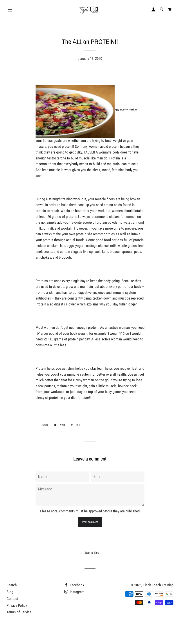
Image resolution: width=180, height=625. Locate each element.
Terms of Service (19, 612)
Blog (10, 592)
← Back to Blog (90, 553)
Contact (12, 598)
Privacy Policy (17, 605)
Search (12, 585)
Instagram (77, 592)
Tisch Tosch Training (158, 585)
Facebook (76, 585)
